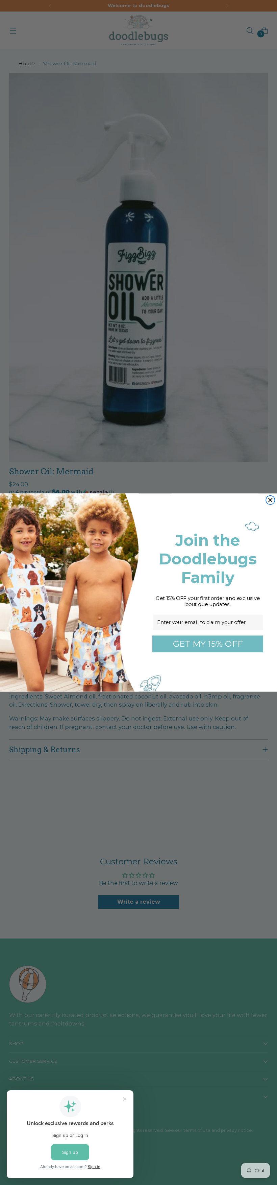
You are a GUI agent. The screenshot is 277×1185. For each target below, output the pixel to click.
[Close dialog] (270, 500)
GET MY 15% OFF (208, 644)
